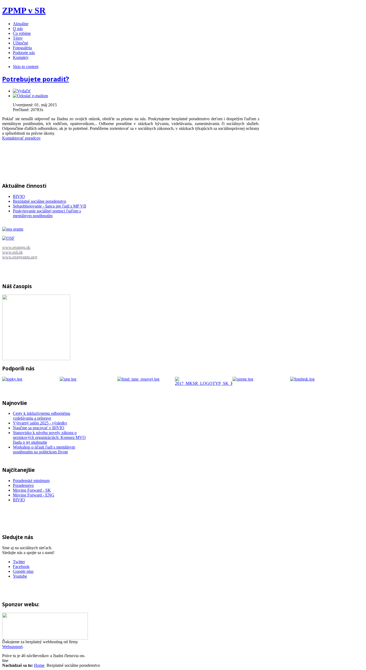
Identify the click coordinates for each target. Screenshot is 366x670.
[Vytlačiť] (22, 91)
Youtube (20, 576)
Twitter (19, 561)
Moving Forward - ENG (33, 495)
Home (39, 665)
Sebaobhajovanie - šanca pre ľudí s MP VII (49, 206)
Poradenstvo (23, 485)
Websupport (12, 646)
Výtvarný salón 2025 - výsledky (40, 423)
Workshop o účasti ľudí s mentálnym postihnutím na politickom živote (44, 449)
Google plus (23, 571)
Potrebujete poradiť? (35, 78)
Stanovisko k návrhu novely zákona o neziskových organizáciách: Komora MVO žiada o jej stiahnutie (49, 437)
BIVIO (19, 196)
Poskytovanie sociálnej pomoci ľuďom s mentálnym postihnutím (47, 213)
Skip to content (25, 66)
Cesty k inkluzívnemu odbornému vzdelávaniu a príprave (41, 415)
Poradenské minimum (31, 480)
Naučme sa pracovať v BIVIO (38, 428)
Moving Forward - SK (32, 490)
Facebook (21, 566)
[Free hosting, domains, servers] (45, 638)
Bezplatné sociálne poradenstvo (39, 201)
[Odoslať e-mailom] (30, 95)
